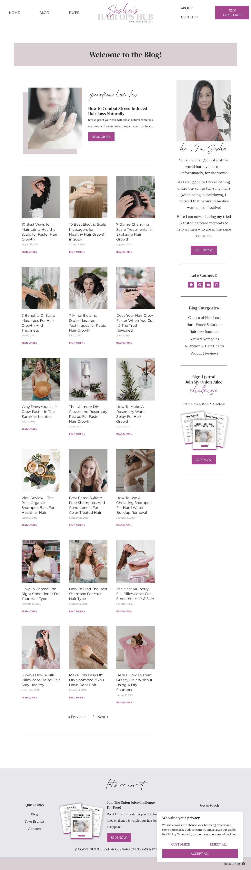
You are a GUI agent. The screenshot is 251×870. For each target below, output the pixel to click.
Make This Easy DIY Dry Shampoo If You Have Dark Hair (86, 680)
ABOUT (187, 8)
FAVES (74, 12)
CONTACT (189, 17)
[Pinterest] (200, 285)
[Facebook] (191, 285)
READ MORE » (29, 252)
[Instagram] (216, 285)
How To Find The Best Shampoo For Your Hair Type (88, 594)
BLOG (44, 12)
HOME (14, 12)
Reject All (218, 844)
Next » (102, 716)
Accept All (200, 854)
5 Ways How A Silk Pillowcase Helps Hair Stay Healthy (41, 680)
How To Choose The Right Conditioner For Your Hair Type (41, 594)
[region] (200, 836)
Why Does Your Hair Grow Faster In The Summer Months (39, 412)
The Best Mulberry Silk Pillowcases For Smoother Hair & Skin (135, 594)
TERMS (142, 849)
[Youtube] (208, 285)
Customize (180, 844)
